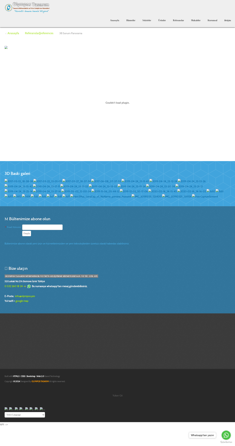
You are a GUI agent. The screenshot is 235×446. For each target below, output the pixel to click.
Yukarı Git (118, 395)
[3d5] (34, 196)
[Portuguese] (32, 409)
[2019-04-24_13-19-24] (132, 186)
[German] (22, 409)
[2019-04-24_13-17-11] (46, 186)
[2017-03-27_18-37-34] (76, 181)
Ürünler (162, 20)
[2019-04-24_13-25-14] (18, 191)
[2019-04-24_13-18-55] (103, 186)
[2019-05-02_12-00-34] (76, 191)
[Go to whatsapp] (226, 435)
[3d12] (9, 196)
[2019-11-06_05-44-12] (105, 191)
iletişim (227, 20)
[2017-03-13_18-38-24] (19, 181)
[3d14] (26, 196)
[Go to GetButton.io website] (226, 442)
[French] (17, 409)
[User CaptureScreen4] (205, 196)
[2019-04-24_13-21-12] (189, 186)
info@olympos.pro (25, 296)
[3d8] (58, 196)
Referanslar (178, 20)
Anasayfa (114, 20)
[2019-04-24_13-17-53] (74, 186)
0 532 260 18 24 (14, 286)
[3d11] (219, 191)
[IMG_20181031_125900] (147, 196)
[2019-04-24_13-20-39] (160, 186)
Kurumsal (212, 20)
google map (22, 301)
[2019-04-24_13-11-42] (135, 181)
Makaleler (195, 20)
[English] (12, 409)
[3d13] (17, 196)
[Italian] (27, 409)
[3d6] (42, 196)
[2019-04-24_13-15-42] (18, 186)
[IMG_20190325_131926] (176, 196)
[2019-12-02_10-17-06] (134, 191)
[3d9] (66, 196)
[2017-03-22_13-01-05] (47, 181)
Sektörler (146, 20)
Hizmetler (130, 20)
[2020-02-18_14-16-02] (191, 191)
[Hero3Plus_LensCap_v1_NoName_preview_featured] (100, 196)
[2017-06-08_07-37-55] (106, 181)
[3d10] (211, 191)
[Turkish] (7, 409)
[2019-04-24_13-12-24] (163, 181)
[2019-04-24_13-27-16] (47, 191)
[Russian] (37, 409)
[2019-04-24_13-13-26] (192, 181)
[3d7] (50, 196)
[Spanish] (42, 409)
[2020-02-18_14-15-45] (162, 191)
